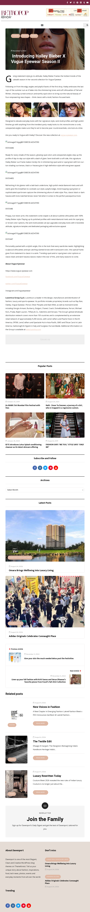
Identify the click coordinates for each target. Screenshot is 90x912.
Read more (40, 723)
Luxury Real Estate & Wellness (20, 557)
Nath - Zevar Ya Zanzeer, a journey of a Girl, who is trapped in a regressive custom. (64, 407)
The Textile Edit (42, 741)
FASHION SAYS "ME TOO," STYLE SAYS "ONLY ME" (65, 446)
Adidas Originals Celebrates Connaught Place (32, 636)
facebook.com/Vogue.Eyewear (17, 276)
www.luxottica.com (33, 329)
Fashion (25, 36)
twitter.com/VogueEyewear (16, 283)
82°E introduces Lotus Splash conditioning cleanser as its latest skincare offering (23, 446)
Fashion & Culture (15, 623)
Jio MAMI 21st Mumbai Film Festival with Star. (22, 407)
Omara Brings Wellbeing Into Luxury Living (31, 570)
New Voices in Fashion (46, 706)
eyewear (15, 36)
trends (34, 36)
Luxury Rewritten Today (47, 775)
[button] (42, 25)
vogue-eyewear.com (68, 135)
